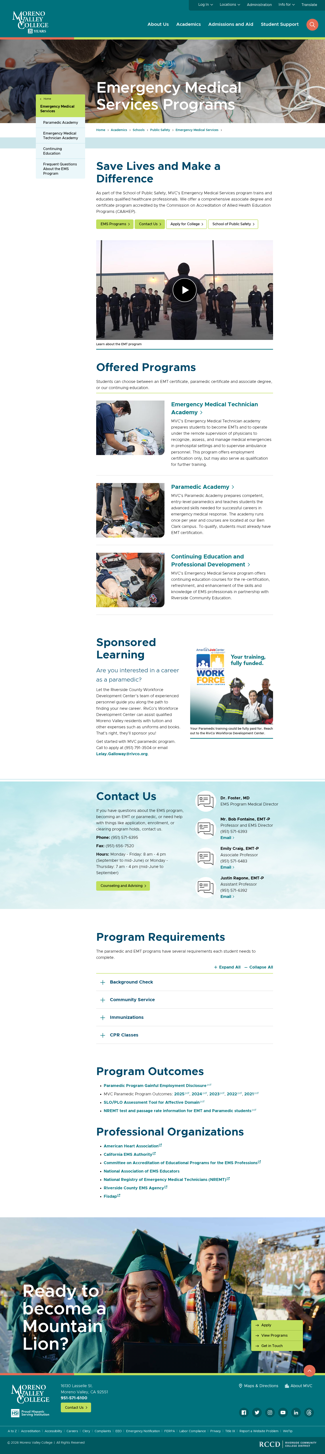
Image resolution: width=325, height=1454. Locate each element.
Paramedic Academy (60, 122)
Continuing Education (52, 151)
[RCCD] (287, 1444)
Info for (285, 4)
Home (47, 98)
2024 (197, 1094)
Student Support (280, 24)
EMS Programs (113, 224)
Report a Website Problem (259, 1431)
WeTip (287, 1431)
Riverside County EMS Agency (134, 1188)
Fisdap (110, 1197)
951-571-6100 (74, 1398)
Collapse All (261, 967)
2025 (179, 1094)
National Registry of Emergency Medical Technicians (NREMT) (165, 1180)
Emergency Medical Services (57, 109)
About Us (158, 24)
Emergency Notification (143, 1431)
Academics (188, 24)
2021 (249, 1094)
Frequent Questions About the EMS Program (60, 169)
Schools (139, 130)
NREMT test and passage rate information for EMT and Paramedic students (177, 1111)
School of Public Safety (231, 224)
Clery (86, 1431)
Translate (309, 5)
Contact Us (148, 224)
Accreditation (30, 1431)
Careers (72, 1431)
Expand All (230, 967)
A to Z (12, 1431)
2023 (214, 1094)
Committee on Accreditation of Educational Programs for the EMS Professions (181, 1163)
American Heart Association (131, 1146)
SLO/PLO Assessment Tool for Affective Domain (152, 1103)
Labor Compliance (192, 1431)
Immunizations (127, 1017)
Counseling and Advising (122, 886)
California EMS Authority (128, 1155)
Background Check (131, 982)
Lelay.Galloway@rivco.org (122, 754)
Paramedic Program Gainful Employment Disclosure (155, 1086)
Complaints (103, 1431)
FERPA (169, 1431)
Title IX (230, 1431)
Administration (259, 5)
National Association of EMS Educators (142, 1171)
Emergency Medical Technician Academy (60, 136)
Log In (203, 4)
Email (225, 838)
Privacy (215, 1431)
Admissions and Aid (230, 24)
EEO (118, 1431)
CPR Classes (124, 1035)
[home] (30, 1401)
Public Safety (160, 130)
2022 (232, 1094)
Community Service (132, 999)
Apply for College (185, 224)
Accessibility (53, 1431)
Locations (228, 4)
